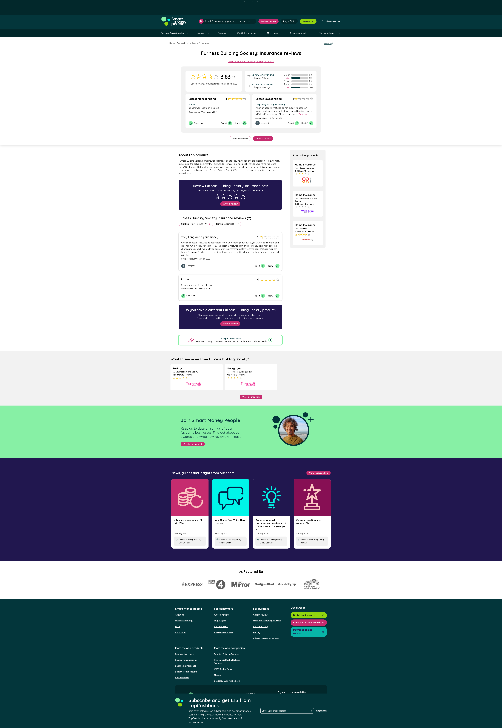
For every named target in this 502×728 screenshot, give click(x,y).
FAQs (177, 626)
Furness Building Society (187, 43)
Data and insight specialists (267, 620)
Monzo (217, 675)
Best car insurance (184, 654)
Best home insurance (185, 666)
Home (172, 43)
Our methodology (184, 620)
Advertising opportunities (266, 638)
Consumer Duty (261, 626)
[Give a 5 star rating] (243, 196)
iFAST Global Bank (223, 669)
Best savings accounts (186, 660)
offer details (233, 718)
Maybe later (321, 711)
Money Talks (193, 539)
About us (179, 614)
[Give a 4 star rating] (236, 196)
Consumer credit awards (307, 622)
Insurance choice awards (302, 631)
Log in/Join (289, 21)
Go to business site (330, 21)
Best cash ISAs (182, 677)
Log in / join (220, 620)
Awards (312, 539)
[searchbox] (227, 21)
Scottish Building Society (226, 654)
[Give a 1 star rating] (217, 196)
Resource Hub (221, 626)
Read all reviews (240, 138)
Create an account (192, 444)
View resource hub (318, 473)
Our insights (233, 539)
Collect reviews (261, 614)
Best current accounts (186, 671)
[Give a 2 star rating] (223, 196)
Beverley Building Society (227, 681)
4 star (287, 78)
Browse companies (223, 632)
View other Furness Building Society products (251, 61)
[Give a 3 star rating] (230, 196)
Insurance (205, 43)
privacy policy (196, 722)
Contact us (180, 632)
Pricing (256, 632)
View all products (251, 397)
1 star (287, 87)
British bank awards (304, 615)
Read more (304, 114)
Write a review (268, 21)
